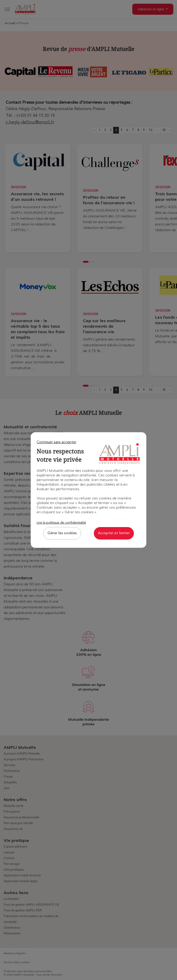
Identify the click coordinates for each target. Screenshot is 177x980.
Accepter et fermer (114, 533)
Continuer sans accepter (56, 442)
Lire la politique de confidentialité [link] (61, 522)
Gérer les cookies (62, 533)
